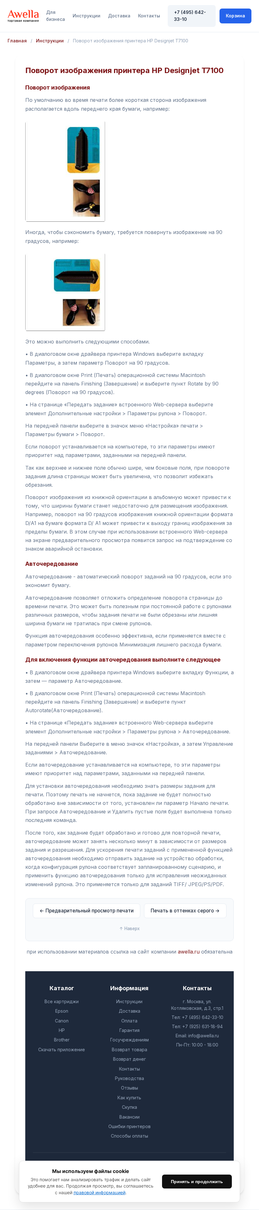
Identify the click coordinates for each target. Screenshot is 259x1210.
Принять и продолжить (197, 1181)
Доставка (119, 15)
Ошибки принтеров (129, 1126)
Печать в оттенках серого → (185, 911)
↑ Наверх (129, 928)
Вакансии (129, 1117)
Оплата (129, 1020)
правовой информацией (99, 1192)
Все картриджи (62, 1001)
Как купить (129, 1097)
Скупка (129, 1107)
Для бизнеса (55, 15)
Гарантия (129, 1030)
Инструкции (86, 15)
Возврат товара (129, 1049)
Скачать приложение (61, 1049)
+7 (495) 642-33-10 (190, 15)
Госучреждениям (129, 1039)
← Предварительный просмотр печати (86, 911)
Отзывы (129, 1087)
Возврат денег (129, 1059)
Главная (17, 40)
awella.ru (189, 951)
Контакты (149, 15)
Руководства (129, 1078)
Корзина (235, 15)
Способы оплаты (129, 1136)
